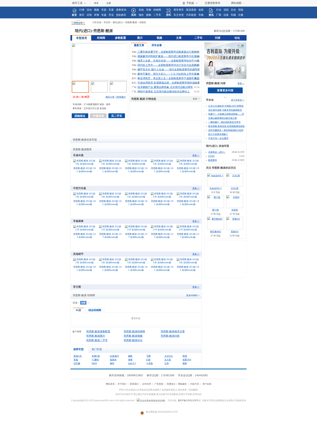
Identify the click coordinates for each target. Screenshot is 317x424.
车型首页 (81, 38)
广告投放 (158, 384)
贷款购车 (121, 15)
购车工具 (77, 3)
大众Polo (168, 356)
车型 (103, 9)
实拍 (141, 9)
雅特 (112, 363)
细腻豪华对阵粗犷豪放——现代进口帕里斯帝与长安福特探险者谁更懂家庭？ (181, 56)
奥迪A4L (78, 356)
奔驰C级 (96, 356)
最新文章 (139, 45)
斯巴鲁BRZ (215, 231)
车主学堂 (179, 15)
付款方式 (194, 384)
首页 (74, 15)
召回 (226, 9)
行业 (218, 9)
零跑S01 (235, 231)
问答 (218, 37)
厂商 (218, 15)
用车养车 (179, 9)
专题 (103, 15)
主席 (166, 363)
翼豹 (185, 363)
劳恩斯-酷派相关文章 (173, 331)
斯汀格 (215, 210)
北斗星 (167, 359)
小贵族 (149, 363)
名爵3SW (187, 359)
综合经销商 (94, 310)
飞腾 (148, 356)
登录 (96, 3)
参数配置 (120, 37)
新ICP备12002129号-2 (189, 400)
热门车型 (97, 349)
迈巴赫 (77, 363)
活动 (89, 9)
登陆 (240, 9)
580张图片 (121, 97)
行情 (81, 9)
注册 (108, 3)
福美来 (113, 359)
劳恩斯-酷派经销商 (134, 331)
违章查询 (121, 9)
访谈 (226, 15)
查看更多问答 (225, 90)
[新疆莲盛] (225, 60)
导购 (148, 9)
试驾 (89, 15)
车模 (233, 15)
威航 (130, 356)
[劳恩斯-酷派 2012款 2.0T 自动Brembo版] (84, 228)
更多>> (196, 99)
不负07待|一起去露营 (218, 138)
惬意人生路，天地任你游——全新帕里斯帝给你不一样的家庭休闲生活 (177, 60)
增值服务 (182, 384)
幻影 (148, 359)
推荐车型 (78, 349)
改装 (201, 9)
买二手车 (116, 115)
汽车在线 (81, 22)
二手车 (157, 15)
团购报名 (79, 115)
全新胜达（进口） (217, 152)
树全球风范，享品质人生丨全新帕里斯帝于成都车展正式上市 (172, 78)
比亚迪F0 (114, 356)
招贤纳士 (171, 384)
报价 (141, 15)
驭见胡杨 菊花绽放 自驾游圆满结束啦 (226, 126)
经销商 (157, 9)
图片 (140, 37)
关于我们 (122, 384)
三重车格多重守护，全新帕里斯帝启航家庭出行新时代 (168, 52)
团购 (148, 15)
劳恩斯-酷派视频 (133, 336)
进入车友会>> (238, 100)
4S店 (78, 310)
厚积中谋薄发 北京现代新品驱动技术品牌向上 (164, 91)
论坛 (237, 37)
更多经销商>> (193, 295)
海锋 (130, 359)
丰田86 (234, 210)
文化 (233, 9)
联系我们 (134, 384)
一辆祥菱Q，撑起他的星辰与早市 (224, 122)
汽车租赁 (191, 15)
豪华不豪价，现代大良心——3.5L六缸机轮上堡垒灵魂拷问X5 (172, 74)
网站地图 (236, 3)
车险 (201, 15)
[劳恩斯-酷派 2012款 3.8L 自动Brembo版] (84, 162)
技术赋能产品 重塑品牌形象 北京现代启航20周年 (165, 87)
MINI (94, 363)
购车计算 (110, 97)
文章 (179, 37)
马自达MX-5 (215, 188)
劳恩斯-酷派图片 (95, 336)
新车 (81, 15)
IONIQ (211, 156)
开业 (111, 15)
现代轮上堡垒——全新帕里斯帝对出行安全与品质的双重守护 (172, 65)
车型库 (107, 22)
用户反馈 (207, 384)
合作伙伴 (146, 384)
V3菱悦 (95, 359)
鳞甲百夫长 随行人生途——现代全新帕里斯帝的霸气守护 (170, 69)
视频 (96, 9)
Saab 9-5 (132, 363)
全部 (83, 302)
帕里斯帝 (212, 160)
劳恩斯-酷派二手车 (97, 340)
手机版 (190, 3)
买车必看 (157, 45)
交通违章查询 (212, 3)
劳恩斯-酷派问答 (170, 336)
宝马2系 (234, 188)
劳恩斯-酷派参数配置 (98, 331)
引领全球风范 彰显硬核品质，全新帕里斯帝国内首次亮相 (170, 82)
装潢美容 (191, 9)
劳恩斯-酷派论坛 (133, 340)
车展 (111, 9)
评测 (96, 15)
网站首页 (110, 384)
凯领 (185, 356)
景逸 (76, 359)
